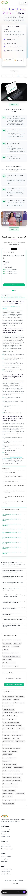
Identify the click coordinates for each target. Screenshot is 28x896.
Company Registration (8, 696)
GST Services (17, 640)
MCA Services (6, 732)
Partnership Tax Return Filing (10, 715)
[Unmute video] (7, 223)
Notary (4, 751)
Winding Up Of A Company (9, 764)
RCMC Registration (20, 741)
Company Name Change (9, 790)
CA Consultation (7, 767)
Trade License (6, 738)
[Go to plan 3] (15, 290)
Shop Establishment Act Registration (11, 777)
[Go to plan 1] (13, 290)
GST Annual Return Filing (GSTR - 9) (11, 656)
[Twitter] (14, 883)
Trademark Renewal (8, 712)
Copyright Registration (8, 800)
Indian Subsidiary (7, 774)
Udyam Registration (7, 754)
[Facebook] (11, 883)
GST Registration (7, 643)
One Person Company (17, 735)
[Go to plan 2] (14, 290)
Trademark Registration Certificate (11, 770)
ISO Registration (7, 780)
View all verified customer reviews (14, 684)
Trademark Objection (8, 706)
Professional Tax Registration (10, 783)
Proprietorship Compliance (9, 719)
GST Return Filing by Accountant (10, 653)
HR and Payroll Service (8, 803)
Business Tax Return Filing (9, 757)
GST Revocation (15, 646)
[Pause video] (3, 223)
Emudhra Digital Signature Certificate (11, 748)
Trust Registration (13, 751)
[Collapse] (24, 509)
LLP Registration (7, 699)
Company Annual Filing (8, 728)
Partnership (16, 699)
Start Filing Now (14, 284)
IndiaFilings (4, 295)
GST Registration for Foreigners (10, 666)
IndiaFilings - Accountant (9, 662)
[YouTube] (17, 883)
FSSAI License (6, 744)
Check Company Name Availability (11, 722)
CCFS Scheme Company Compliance (12, 725)
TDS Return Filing (20, 793)
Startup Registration (8, 702)
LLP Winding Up (20, 728)
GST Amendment (7, 640)
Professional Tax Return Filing (10, 787)
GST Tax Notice (7, 659)
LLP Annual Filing (20, 800)
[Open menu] (25, 2)
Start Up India (16, 738)
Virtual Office (6, 735)
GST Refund (6, 646)
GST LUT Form (17, 643)
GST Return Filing (19, 712)
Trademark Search (19, 702)
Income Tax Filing (7, 761)
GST (9, 295)
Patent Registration (7, 796)
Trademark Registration (8, 709)
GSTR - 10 (5, 649)
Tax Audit (15, 732)
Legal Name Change (8, 741)
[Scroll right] (26, 76)
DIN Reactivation (18, 774)
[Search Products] (21, 2)
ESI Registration (17, 780)
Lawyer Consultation (18, 767)
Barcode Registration (8, 793)
